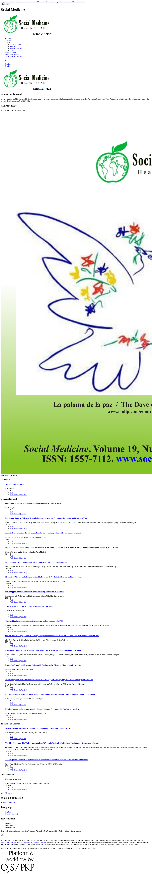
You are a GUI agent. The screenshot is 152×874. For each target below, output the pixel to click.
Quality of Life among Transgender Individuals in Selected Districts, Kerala (33, 503)
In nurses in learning (13, 779)
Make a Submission (8, 802)
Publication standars (12, 54)
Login (7, 66)
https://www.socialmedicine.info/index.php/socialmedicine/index (23, 842)
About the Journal (16, 44)
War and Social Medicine (14, 484)
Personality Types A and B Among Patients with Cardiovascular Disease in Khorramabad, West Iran (43, 665)
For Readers (9, 823)
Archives (8, 40)
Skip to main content (8, 2)
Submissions (14, 46)
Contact (12, 50)
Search (3, 60)
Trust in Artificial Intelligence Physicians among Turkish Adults (29, 606)
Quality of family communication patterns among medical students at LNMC (34, 621)
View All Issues (6, 793)
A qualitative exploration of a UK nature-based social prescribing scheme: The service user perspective (43, 533)
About (7, 42)
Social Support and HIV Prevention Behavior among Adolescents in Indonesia (34, 592)
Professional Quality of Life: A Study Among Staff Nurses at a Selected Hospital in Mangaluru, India (43, 650)
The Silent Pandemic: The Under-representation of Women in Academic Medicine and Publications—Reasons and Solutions (51, 743)
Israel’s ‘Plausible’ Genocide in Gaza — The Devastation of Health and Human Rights (37, 728)
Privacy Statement (16, 48)
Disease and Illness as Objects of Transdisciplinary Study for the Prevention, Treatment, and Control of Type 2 (46, 518)
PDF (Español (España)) (18, 495)
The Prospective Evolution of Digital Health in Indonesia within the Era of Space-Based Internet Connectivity (46, 760)
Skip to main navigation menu (26, 2)
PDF (11, 493)
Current (8, 38)
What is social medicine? (14, 56)
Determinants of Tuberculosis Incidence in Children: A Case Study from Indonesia (36, 562)
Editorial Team (10, 52)
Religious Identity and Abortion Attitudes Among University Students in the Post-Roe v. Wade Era (42, 709)
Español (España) (11, 814)
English (8, 812)
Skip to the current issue (63, 2)
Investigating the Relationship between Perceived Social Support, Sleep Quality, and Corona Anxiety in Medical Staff (49, 680)
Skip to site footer (78, 2)
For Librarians (10, 827)
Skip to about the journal (46, 2)
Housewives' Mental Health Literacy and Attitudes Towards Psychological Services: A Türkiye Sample (43, 577)
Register (8, 64)
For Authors (9, 825)
